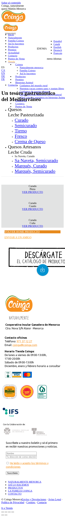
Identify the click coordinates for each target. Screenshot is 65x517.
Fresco (21, 136)
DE (3, 76)
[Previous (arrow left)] (2, 515)
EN (3, 73)
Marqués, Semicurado (35, 171)
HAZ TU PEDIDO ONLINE (20, 291)
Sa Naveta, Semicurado (36, 160)
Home (4, 102)
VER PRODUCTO (32, 192)
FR (3, 79)
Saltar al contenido (11, 2)
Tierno (21, 130)
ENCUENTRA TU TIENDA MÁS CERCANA (30, 287)
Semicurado (26, 125)
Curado (21, 120)
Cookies (31, 502)
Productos (15, 102)
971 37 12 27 (24, 341)
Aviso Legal (54, 499)
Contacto (42, 502)
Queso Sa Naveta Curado (39, 102)
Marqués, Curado (31, 165)
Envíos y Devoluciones (34, 499)
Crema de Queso (30, 141)
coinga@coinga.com (24, 345)
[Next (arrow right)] (6, 515)
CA (3, 70)
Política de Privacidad (12, 502)
